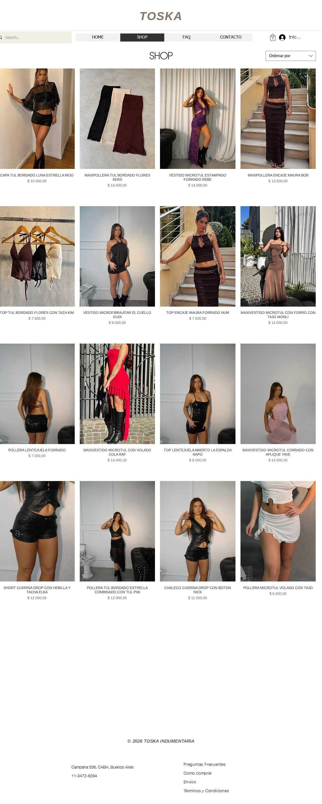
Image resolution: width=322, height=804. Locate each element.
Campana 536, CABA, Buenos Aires (102, 766)
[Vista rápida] (117, 118)
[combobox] (291, 56)
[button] (273, 37)
